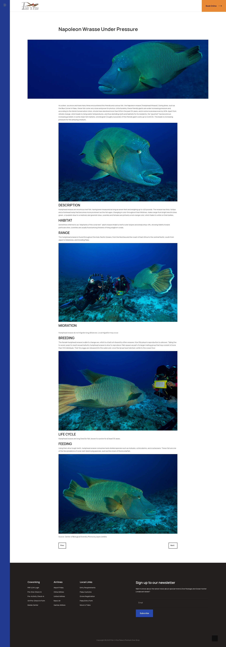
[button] (5, 5)
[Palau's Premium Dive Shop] (30, 6)
